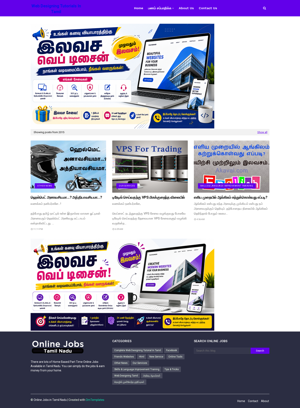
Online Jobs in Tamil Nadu (50, 399)
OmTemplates (95, 399)
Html (141, 356)
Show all (262, 132)
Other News (121, 363)
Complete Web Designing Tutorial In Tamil (137, 350)
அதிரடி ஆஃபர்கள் (151, 375)
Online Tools (175, 356)
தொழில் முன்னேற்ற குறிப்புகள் (129, 382)
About (265, 401)
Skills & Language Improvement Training (136, 369)
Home (241, 401)
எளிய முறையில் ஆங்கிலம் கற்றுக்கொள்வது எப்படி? (230, 197)
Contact (253, 401)
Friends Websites (124, 356)
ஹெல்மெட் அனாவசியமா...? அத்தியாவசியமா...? (66, 197)
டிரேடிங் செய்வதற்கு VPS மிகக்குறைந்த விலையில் (148, 197)
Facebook (171, 350)
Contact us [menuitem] (208, 8)
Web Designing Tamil (126, 375)
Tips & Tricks (171, 369)
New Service (156, 356)
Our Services (140, 363)
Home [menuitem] (138, 8)
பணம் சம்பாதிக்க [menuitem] (159, 8)
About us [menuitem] (186, 8)
